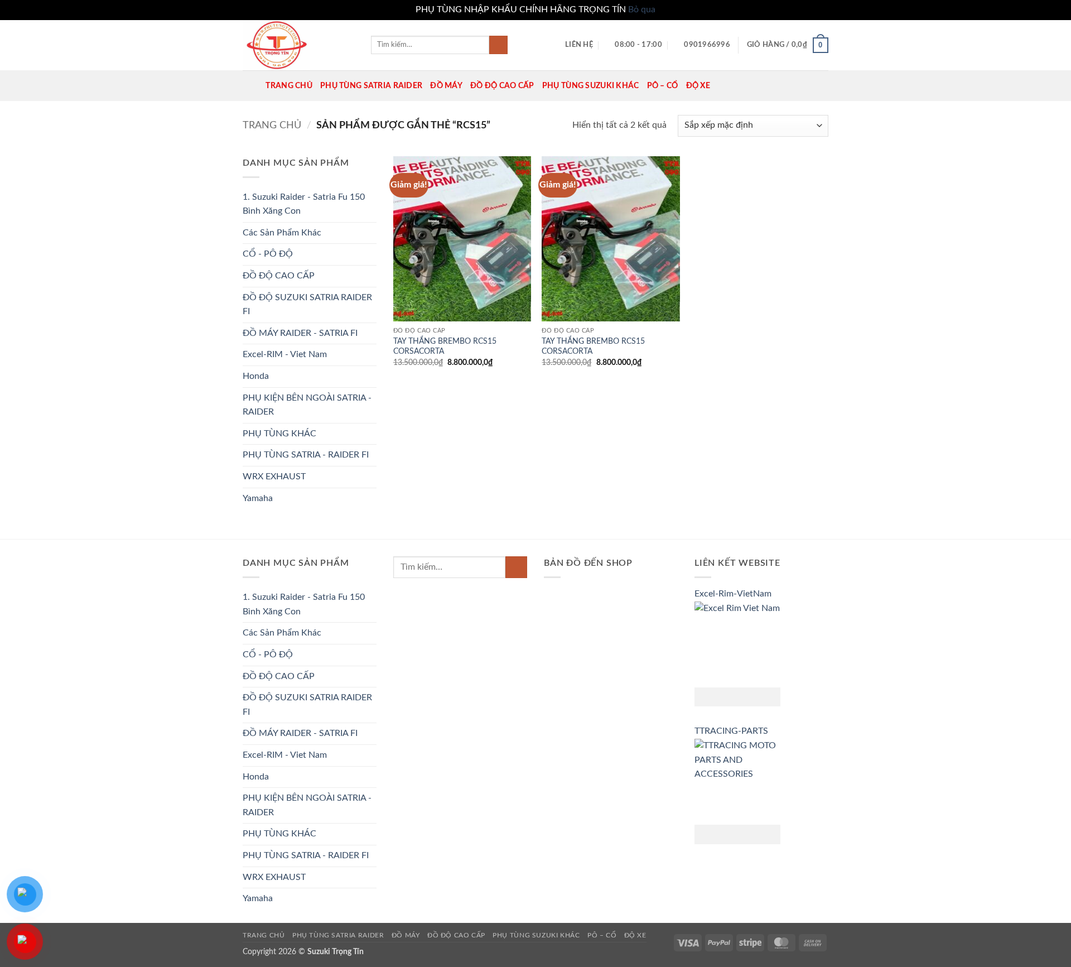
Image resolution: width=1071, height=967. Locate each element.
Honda (256, 376)
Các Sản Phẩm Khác (282, 232)
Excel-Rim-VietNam (732, 593)
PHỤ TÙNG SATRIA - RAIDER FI (306, 454)
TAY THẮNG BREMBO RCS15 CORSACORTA (444, 346)
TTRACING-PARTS (731, 731)
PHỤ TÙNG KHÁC (279, 433)
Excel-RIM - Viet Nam (285, 354)
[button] (787, 45)
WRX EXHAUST (274, 476)
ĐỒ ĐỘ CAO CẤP (502, 85)
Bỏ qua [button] (641, 9)
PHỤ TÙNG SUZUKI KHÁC (590, 85)
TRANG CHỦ (289, 85)
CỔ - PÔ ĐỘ (268, 253)
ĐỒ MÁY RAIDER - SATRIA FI (300, 333)
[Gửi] (498, 45)
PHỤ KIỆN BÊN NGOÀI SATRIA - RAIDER (307, 405)
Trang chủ (272, 125)
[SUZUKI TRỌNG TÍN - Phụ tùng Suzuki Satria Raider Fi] (298, 45)
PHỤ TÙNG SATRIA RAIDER (371, 85)
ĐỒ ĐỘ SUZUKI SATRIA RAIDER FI (307, 304)
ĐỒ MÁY (446, 85)
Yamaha (258, 498)
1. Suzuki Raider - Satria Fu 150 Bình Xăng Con (304, 204)
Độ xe (698, 85)
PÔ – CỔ (662, 85)
